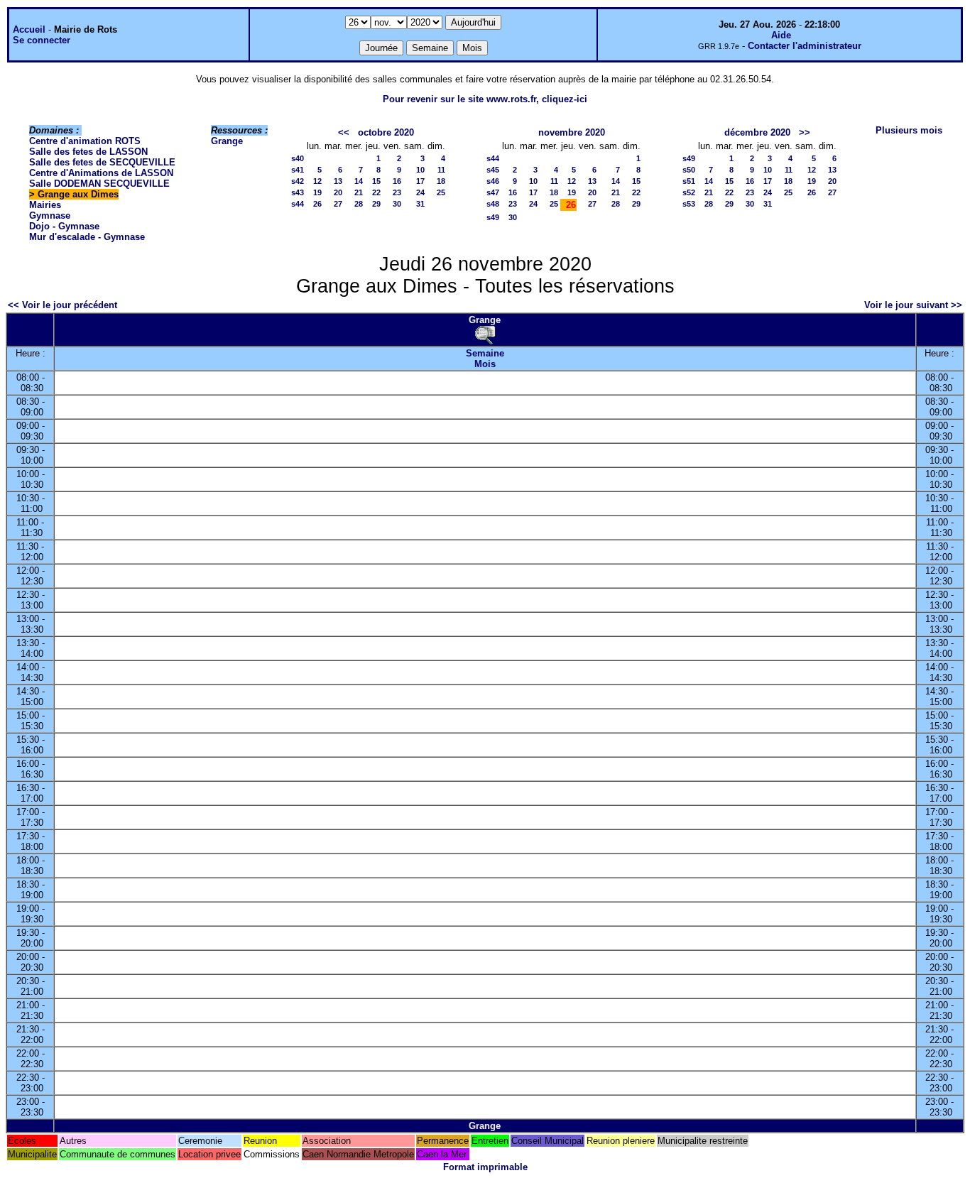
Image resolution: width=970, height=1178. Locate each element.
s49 (492, 217)
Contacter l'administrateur (804, 45)
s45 (492, 169)
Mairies (45, 205)
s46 (492, 181)
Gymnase (49, 215)
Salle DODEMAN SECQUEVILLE (99, 183)
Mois (485, 364)
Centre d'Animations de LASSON (101, 173)
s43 (297, 192)
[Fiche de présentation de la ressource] (485, 334)
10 (420, 169)
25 (441, 192)
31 (420, 204)
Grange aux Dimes (78, 194)
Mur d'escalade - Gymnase (87, 236)
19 (317, 192)
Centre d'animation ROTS (85, 141)
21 (358, 192)
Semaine (485, 353)
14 (358, 181)
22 (376, 192)
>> (804, 132)
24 (420, 192)
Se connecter (41, 40)
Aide (781, 35)
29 (376, 204)
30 (397, 204)
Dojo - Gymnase (64, 226)
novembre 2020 (571, 132)
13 (338, 181)
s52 (688, 192)
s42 (297, 181)
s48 (492, 204)
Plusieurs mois (909, 130)
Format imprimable (485, 1167)
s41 (297, 169)
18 (441, 181)
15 (376, 181)
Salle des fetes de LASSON (88, 151)
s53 (688, 204)
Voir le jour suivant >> (913, 305)
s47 (492, 192)
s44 (297, 204)
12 (317, 181)
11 (441, 169)
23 (397, 192)
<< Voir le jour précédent (62, 305)
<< (343, 132)
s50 (688, 169)
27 (338, 204)
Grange (227, 141)
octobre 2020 (386, 132)
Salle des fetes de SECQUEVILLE (102, 162)
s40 (297, 158)
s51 (688, 181)
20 (338, 192)
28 (358, 204)
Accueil (29, 29)
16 (397, 181)
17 (420, 181)
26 (317, 204)
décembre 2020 (757, 132)
